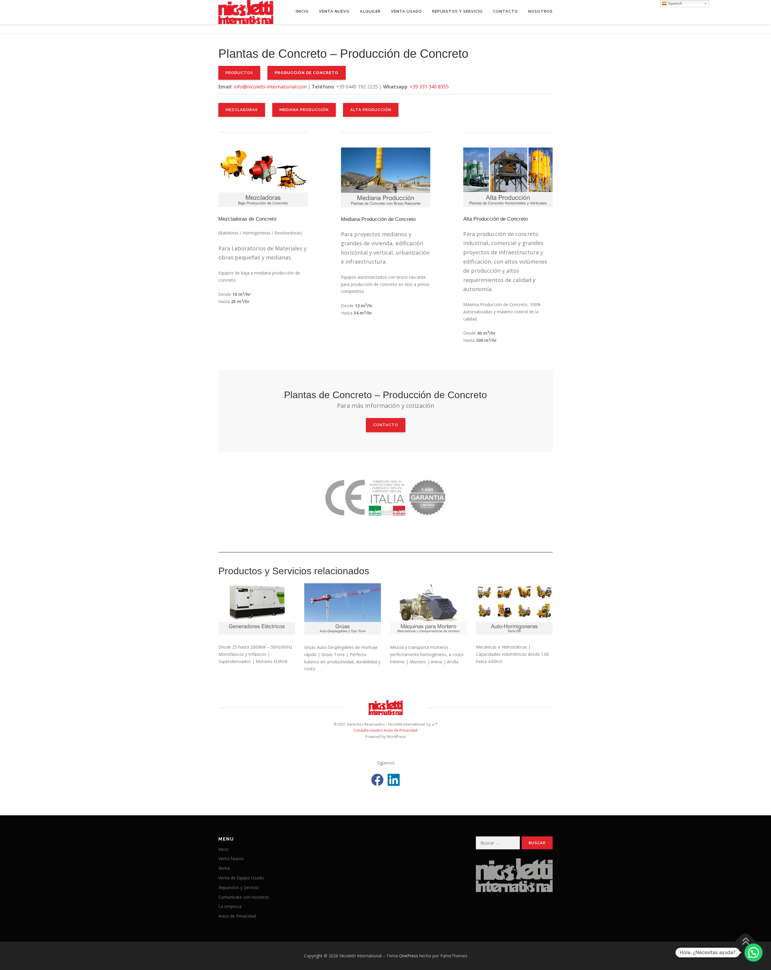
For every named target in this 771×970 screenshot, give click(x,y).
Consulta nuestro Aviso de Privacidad (385, 730)
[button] (753, 953)
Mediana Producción (304, 109)
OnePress (408, 956)
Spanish (674, 3)
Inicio (302, 11)
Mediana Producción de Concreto (378, 219)
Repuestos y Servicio (457, 11)
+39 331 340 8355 (429, 86)
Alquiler (370, 11)
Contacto (505, 11)
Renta (224, 868)
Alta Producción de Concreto (495, 219)
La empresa (230, 906)
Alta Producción (370, 109)
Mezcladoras (242, 109)
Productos (239, 72)
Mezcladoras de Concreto (247, 219)
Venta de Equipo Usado (241, 878)
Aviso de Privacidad (237, 916)
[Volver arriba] (745, 942)
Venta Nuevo (334, 11)
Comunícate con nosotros (243, 897)
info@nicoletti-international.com (270, 86)
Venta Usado (406, 11)
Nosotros (540, 11)
